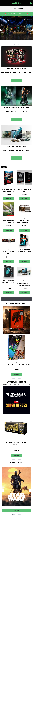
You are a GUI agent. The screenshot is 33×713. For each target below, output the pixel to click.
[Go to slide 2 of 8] (13, 514)
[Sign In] (26, 3)
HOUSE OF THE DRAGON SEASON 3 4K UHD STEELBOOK (24, 222)
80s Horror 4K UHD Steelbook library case (8, 253)
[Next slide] (32, 30)
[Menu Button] (2, 3)
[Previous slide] (1, 30)
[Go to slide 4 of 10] (14, 378)
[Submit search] (6, 3)
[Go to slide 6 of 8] (18, 514)
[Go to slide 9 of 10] (20, 378)
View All (16, 299)
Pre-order (9, 198)
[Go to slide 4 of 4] (18, 44)
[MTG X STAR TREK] (16, 28)
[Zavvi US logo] (16, 3)
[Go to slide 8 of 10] (19, 378)
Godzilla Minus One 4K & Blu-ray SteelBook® (24, 284)
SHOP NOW (16, 80)
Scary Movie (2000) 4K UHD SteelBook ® (8, 190)
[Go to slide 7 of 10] (18, 378)
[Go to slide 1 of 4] (14, 44)
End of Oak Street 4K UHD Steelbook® (9, 221)
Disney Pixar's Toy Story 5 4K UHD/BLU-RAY (16, 364)
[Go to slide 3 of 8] (14, 514)
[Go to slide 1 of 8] (12, 514)
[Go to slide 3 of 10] (13, 378)
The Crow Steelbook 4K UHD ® (24, 190)
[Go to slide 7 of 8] (19, 514)
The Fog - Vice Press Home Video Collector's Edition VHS (8, 282)
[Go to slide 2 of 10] (12, 378)
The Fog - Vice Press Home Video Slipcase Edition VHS (24, 250)
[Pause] (31, 9)
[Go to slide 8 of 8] (20, 514)
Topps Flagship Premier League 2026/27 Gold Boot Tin (16, 443)
